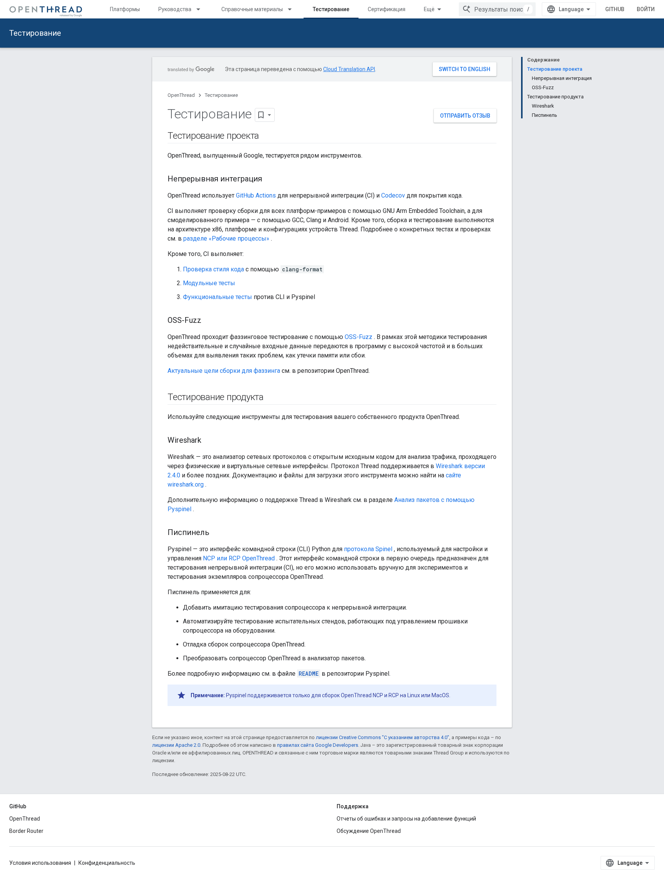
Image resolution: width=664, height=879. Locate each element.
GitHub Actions (256, 195)
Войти (646, 9)
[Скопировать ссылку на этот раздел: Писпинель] (217, 533)
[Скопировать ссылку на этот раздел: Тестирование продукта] (271, 397)
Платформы (125, 9)
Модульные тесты (209, 283)
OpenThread (181, 95)
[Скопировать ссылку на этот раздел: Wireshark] (209, 440)
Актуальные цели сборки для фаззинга (224, 370)
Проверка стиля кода (213, 269)
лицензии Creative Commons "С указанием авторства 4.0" (382, 737)
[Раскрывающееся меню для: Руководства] (201, 9)
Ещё (429, 9)
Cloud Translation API (349, 69)
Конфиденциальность (106, 863)
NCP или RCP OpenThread (239, 558)
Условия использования (40, 863)
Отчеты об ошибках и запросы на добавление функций (406, 819)
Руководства (174, 9)
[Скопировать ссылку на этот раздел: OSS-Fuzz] (209, 321)
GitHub (614, 9)
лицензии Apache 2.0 (176, 745)
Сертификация (386, 9)
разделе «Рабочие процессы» (226, 238)
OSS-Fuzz (358, 337)
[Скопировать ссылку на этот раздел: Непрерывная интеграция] (269, 179)
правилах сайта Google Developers (317, 745)
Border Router (26, 831)
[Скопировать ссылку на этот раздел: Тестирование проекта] (266, 136)
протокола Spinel (368, 549)
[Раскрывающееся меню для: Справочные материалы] (293, 9)
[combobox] (497, 9)
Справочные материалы (252, 9)
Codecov (393, 195)
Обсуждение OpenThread (369, 831)
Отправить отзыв (465, 116)
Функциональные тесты (217, 297)
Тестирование (331, 9)
